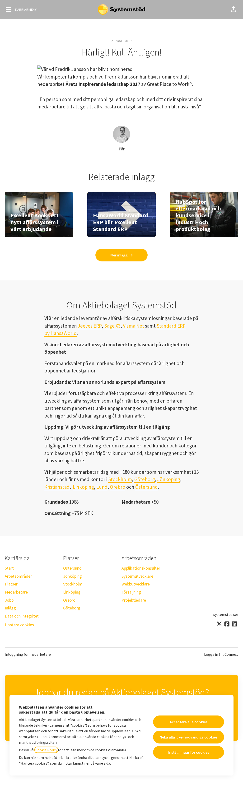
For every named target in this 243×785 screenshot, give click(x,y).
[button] (233, 9)
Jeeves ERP (90, 326)
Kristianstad (57, 487)
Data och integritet (22, 616)
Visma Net (133, 326)
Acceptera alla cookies (188, 722)
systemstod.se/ (225, 614)
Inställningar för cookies (188, 752)
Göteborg (144, 479)
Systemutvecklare (137, 576)
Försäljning (131, 592)
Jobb (9, 600)
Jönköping (168, 479)
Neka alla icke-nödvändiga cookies (188, 737)
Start (9, 568)
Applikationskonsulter (141, 568)
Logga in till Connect (221, 654)
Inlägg (10, 608)
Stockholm (120, 479)
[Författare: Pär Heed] (121, 134)
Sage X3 (112, 326)
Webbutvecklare (136, 584)
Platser (11, 584)
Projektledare (134, 600)
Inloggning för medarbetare (28, 654)
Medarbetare (16, 592)
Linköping (83, 487)
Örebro (117, 487)
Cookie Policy (46, 750)
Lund (101, 487)
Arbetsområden (19, 576)
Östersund (146, 487)
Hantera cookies (19, 624)
